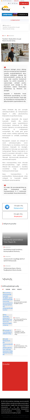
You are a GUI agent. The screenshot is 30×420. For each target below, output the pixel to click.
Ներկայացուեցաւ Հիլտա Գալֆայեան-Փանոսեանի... (13, 269)
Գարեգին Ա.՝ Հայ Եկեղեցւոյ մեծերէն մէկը (20, 333)
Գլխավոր (7, 25)
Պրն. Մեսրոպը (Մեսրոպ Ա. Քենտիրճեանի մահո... (20, 320)
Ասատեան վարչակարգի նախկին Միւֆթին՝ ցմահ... (20, 302)
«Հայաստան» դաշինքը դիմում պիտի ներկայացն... (14, 260)
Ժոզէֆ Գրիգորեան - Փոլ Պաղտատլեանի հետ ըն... (20, 347)
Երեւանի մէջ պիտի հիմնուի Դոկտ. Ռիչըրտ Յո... (13, 241)
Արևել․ (22, 0)
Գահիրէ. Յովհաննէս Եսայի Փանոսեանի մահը (11, 28)
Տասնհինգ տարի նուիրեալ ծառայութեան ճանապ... (13, 250)
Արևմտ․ (16, 0)
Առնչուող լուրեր (9, 224)
